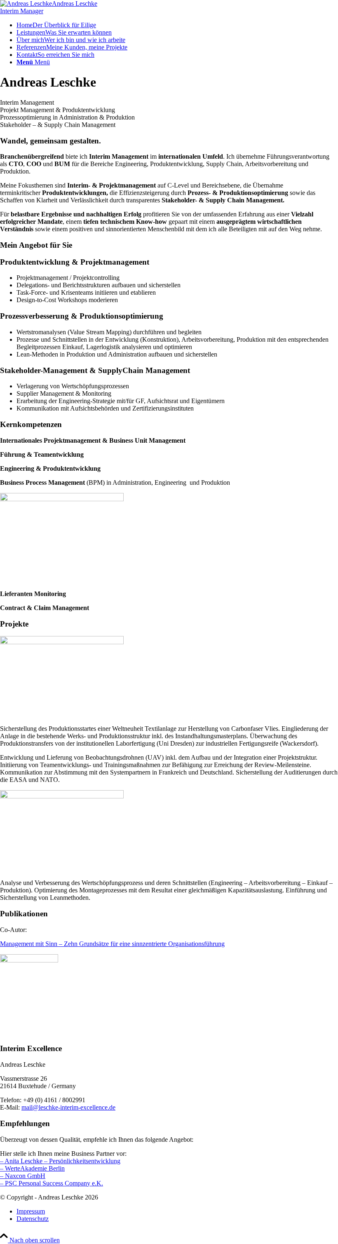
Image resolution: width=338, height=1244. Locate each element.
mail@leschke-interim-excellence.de (68, 1107)
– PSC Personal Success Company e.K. (51, 1183)
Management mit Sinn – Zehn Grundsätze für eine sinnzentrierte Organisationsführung (112, 943)
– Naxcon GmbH (22, 1175)
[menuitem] (177, 25)
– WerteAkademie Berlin (32, 1168)
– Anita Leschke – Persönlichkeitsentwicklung (60, 1160)
